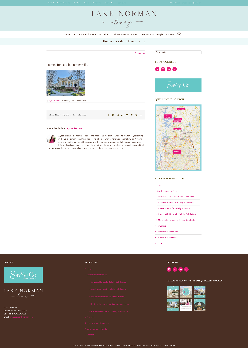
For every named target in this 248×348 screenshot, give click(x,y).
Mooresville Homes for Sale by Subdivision (177, 220)
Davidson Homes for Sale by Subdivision (176, 202)
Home (159, 185)
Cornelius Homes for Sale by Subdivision (176, 196)
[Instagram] (157, 69)
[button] (179, 34)
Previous (141, 53)
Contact (160, 243)
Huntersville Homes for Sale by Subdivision (177, 214)
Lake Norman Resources (167, 231)
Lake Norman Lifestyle (166, 237)
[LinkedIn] (169, 69)
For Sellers (161, 225)
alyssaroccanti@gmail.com (192, 3)
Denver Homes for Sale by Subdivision (175, 208)
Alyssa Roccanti (54, 101)
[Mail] (163, 69)
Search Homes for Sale (167, 191)
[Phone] (174, 69)
